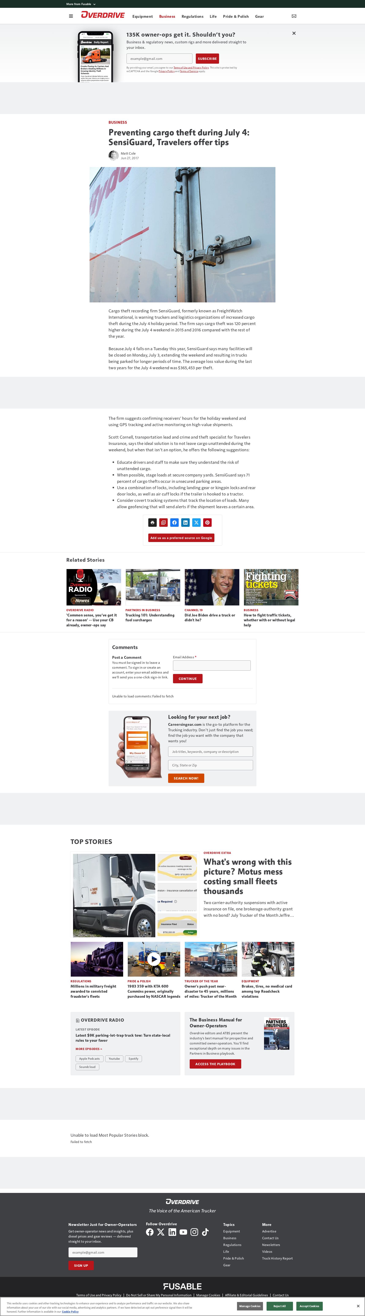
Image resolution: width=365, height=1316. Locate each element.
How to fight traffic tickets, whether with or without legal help (269, 620)
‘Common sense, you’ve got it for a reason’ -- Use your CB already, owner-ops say (91, 620)
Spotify (133, 1058)
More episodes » (89, 1049)
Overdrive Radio (80, 610)
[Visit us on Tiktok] (205, 1231)
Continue (188, 679)
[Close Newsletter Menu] (294, 33)
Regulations (81, 981)
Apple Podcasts (89, 1058)
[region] (182, 1306)
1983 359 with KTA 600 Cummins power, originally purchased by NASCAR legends (154, 991)
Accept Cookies (309, 1306)
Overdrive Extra (217, 853)
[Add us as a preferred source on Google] (163, 522)
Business (118, 122)
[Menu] (71, 16)
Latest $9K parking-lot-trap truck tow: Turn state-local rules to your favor (123, 1038)
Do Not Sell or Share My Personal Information (159, 1295)
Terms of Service (189, 71)
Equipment (250, 981)
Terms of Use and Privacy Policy (191, 67)
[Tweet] (196, 522)
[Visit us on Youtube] (183, 1231)
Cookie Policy (70, 1311)
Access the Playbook (215, 1064)
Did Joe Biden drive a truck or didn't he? (210, 618)
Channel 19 (194, 610)
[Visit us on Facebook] (150, 1231)
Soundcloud (87, 1067)
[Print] (152, 522)
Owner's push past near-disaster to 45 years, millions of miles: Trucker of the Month (211, 991)
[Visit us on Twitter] (161, 1231)
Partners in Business (142, 610)
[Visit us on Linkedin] (172, 1231)
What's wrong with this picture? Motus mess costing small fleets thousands (248, 876)
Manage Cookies (208, 1295)
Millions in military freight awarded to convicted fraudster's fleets (93, 991)
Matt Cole (128, 153)
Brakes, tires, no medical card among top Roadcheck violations (267, 991)
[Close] (358, 1306)
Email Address (185, 657)
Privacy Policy (167, 71)
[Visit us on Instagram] (194, 1231)
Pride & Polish (139, 981)
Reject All (280, 1306)
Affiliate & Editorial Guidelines (246, 1295)
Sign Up (81, 1265)
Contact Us (281, 1295)
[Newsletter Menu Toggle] (294, 16)
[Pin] (207, 522)
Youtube (114, 1058)
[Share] (174, 522)
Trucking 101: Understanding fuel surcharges (149, 618)
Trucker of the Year (201, 981)
